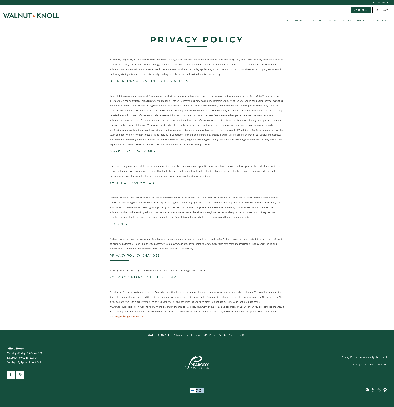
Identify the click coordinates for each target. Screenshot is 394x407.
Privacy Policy (349, 357)
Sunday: (11, 362)
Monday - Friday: (16, 353)
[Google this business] (20, 375)
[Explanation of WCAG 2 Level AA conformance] (197, 390)
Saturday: (12, 357)
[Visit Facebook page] (11, 375)
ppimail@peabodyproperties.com (127, 316)
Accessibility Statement (373, 357)
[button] (361, 10)
